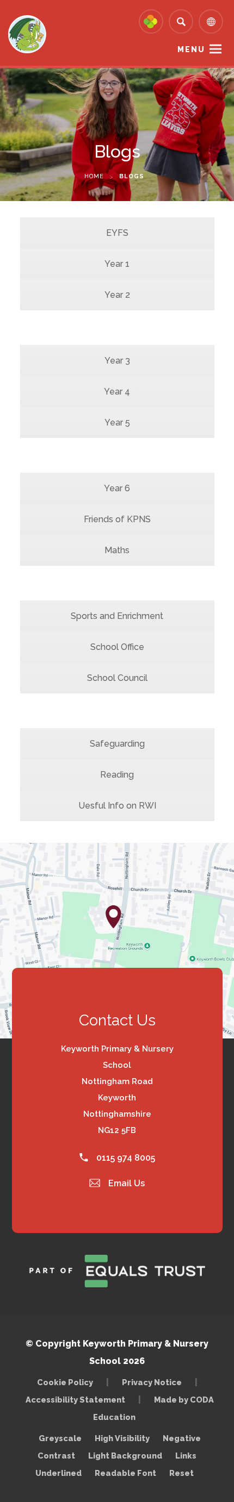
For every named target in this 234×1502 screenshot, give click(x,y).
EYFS (117, 233)
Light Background (125, 1455)
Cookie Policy (65, 1382)
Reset (181, 1473)
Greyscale (60, 1438)
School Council (117, 678)
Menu (191, 49)
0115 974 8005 (124, 1158)
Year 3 (117, 360)
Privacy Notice (152, 1382)
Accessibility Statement (75, 1399)
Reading (117, 774)
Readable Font (125, 1473)
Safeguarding (117, 744)
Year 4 (117, 391)
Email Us (125, 1183)
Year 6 (117, 488)
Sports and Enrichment (117, 616)
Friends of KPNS (117, 519)
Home (94, 176)
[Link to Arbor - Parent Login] (151, 21)
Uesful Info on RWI (117, 805)
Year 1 (117, 264)
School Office (117, 647)
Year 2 (117, 295)
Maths (117, 550)
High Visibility (122, 1438)
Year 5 (117, 422)
